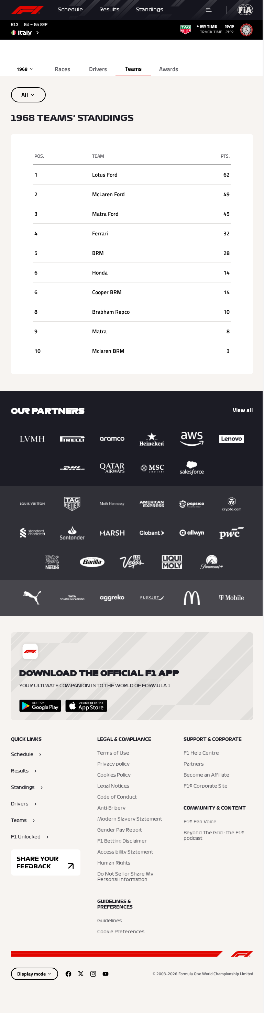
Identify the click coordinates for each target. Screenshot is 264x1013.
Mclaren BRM (108, 351)
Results (109, 9)
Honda (100, 272)
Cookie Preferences (120, 932)
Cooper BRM (107, 292)
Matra (99, 331)
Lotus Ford (105, 174)
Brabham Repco (111, 312)
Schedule (70, 9)
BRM (98, 253)
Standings (149, 9)
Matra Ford (105, 214)
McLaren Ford (108, 194)
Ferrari (100, 233)
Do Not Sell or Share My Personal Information (125, 877)
